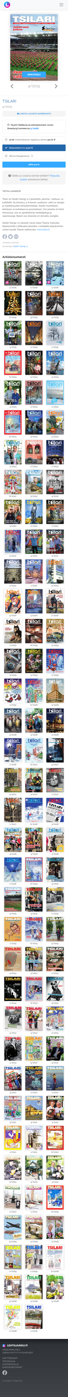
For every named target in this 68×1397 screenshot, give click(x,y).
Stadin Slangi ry (20, 246)
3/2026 (34, 128)
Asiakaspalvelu (11, 1350)
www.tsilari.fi (42, 229)
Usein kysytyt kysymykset (17, 1352)
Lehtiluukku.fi (17, 1345)
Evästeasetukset (12, 1367)
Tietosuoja (8, 1361)
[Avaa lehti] (13, 273)
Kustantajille (10, 1364)
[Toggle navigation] (61, 5)
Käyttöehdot (10, 1358)
